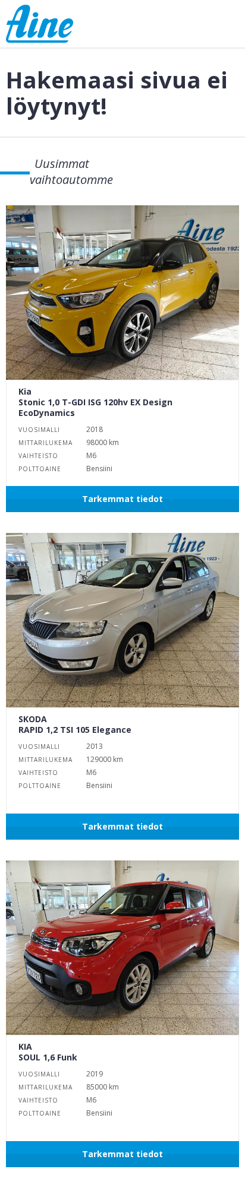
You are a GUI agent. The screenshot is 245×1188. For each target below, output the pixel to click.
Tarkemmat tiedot (122, 498)
